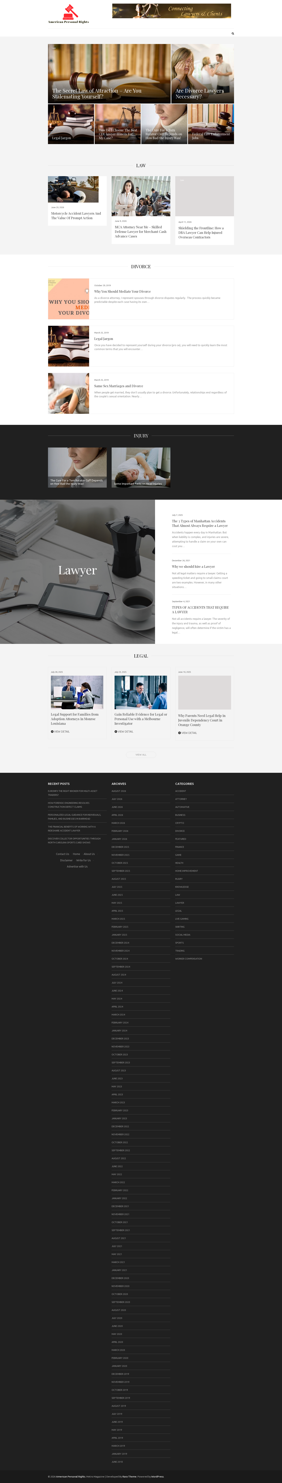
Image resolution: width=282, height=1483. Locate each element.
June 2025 (117, 895)
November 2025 (120, 855)
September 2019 (121, 1398)
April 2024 (117, 1006)
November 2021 (120, 1214)
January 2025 (119, 934)
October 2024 (120, 958)
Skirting (180, 926)
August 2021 (119, 1238)
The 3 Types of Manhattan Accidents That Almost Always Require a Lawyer (200, 523)
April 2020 (117, 1342)
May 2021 (117, 1254)
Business (180, 815)
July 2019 (117, 1414)
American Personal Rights (70, 1476)
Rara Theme (129, 1476)
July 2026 (117, 799)
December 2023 (120, 1038)
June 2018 (117, 1462)
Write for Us (83, 860)
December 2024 (120, 942)
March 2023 (118, 1102)
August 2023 (119, 1070)
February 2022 (120, 1190)
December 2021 (120, 1206)
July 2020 (117, 1318)
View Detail (62, 731)
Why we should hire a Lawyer (193, 566)
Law (54, 48)
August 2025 (119, 879)
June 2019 (117, 1422)
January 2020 (119, 1366)
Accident (180, 791)
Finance (179, 847)
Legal (178, 911)
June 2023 (117, 1078)
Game (178, 855)
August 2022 (119, 1158)
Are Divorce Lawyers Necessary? (200, 93)
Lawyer (179, 903)
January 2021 (119, 1270)
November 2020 (120, 1286)
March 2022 (118, 1182)
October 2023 (120, 1054)
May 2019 (117, 1430)
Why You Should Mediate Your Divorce (122, 291)
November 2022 (120, 1134)
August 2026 (119, 791)
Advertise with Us (77, 866)
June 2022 (117, 1166)
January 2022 (119, 1198)
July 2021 (117, 1246)
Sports (179, 942)
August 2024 (119, 974)
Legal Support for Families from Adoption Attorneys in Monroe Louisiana (75, 719)
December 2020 (120, 1278)
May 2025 (117, 903)
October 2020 (120, 1294)
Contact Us (62, 853)
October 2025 (120, 863)
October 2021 (120, 1222)
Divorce (141, 266)
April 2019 (117, 1438)
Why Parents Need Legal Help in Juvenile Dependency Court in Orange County (202, 720)
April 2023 (117, 1094)
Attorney (181, 799)
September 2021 (121, 1230)
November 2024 (120, 950)
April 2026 (117, 815)
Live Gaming (181, 919)
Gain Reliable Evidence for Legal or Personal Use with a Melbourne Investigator (141, 719)
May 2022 (117, 1174)
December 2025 (120, 847)
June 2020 (117, 1326)
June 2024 (117, 990)
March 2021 (118, 1262)
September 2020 (121, 1302)
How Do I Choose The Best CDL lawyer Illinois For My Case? (118, 134)
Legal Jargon (61, 138)
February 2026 (120, 831)
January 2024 (119, 1030)
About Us (89, 853)
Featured (180, 839)
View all (141, 754)
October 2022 (120, 1142)
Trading (180, 950)
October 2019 (120, 1390)
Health (179, 863)
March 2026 (118, 823)
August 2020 (119, 1310)
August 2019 (119, 1406)
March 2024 (118, 1014)
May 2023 (117, 1086)
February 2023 (120, 1110)
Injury (141, 436)
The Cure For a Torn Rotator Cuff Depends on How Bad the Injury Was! (164, 134)
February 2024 (120, 1022)
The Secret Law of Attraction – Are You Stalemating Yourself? (96, 93)
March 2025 (118, 919)
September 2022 (121, 1150)
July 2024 (117, 982)
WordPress (157, 1476)
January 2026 (119, 839)
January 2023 (119, 1118)
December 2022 (120, 1126)
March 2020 (118, 1350)
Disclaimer (66, 860)
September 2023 (121, 1062)
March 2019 (118, 1446)
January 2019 (119, 1454)
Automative (182, 807)
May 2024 (117, 998)
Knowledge (182, 887)
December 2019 (120, 1374)
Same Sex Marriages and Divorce (118, 386)
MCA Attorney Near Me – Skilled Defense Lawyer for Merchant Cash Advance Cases (140, 231)
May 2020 (117, 1334)
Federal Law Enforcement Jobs (211, 136)
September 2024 (121, 966)
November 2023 (120, 1046)
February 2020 (120, 1358)
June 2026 (117, 807)
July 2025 (117, 887)
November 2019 (120, 1382)
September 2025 (121, 871)
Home (76, 853)
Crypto (179, 823)
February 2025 (120, 926)
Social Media (182, 934)
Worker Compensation (188, 958)
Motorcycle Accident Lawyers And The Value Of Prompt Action (76, 215)
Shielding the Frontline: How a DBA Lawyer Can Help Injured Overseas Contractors (201, 232)
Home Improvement (186, 871)
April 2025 (117, 911)
